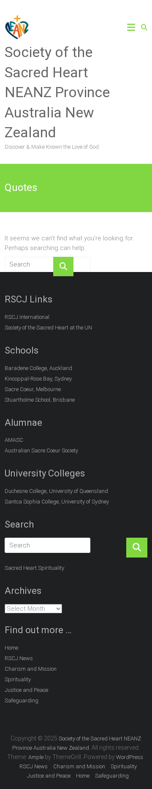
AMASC (14, 440)
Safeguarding (21, 700)
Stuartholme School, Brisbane (40, 400)
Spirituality (18, 679)
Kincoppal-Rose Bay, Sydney (38, 378)
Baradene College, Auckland (38, 368)
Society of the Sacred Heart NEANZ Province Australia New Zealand (57, 92)
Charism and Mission (31, 669)
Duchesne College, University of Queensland (56, 491)
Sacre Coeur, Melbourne (33, 389)
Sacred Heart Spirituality (34, 568)
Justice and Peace (26, 690)
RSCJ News (19, 658)
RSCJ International (27, 317)
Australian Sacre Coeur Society (41, 450)
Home (11, 648)
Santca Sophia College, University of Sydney (57, 501)
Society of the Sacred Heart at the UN (48, 327)
